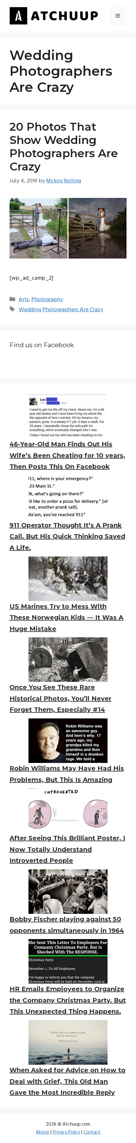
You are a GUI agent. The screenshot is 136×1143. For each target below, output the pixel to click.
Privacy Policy (66, 1132)
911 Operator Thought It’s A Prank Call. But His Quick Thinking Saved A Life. (67, 536)
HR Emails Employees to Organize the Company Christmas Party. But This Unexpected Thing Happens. (67, 1000)
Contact (92, 1132)
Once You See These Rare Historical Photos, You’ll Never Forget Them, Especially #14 (60, 698)
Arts (24, 299)
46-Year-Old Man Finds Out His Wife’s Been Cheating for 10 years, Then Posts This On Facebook (67, 455)
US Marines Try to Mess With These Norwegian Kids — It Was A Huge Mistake (66, 618)
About (42, 1132)
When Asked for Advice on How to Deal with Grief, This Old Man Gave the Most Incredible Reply (67, 1081)
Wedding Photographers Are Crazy (61, 309)
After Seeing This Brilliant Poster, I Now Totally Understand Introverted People (67, 849)
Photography (47, 299)
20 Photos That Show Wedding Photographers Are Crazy (63, 146)
